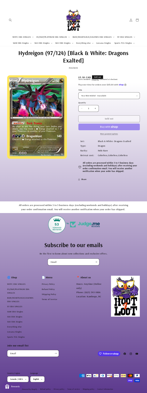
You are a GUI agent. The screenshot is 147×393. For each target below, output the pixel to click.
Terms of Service (49, 299)
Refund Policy (48, 289)
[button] (10, 20)
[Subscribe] (96, 262)
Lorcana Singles (14, 331)
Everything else (14, 326)
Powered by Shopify (29, 389)
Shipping (95, 79)
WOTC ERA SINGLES (16, 284)
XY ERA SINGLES (14, 306)
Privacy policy (59, 389)
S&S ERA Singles (14, 316)
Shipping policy (88, 389)
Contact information (105, 389)
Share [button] (84, 179)
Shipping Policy (49, 294)
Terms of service (73, 389)
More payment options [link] (109, 134)
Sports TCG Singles (16, 337)
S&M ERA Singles (15, 311)
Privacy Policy (48, 284)
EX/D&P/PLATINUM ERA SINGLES (18, 291)
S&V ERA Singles (15, 321)
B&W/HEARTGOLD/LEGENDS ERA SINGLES (20, 300)
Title (80, 90)
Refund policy (45, 389)
